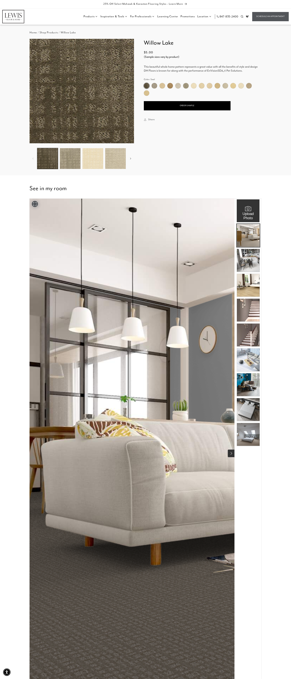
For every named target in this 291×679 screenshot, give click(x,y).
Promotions (188, 16)
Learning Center (167, 16)
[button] (242, 16)
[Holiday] (209, 86)
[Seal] (146, 86)
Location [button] (202, 16)
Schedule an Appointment (270, 16)
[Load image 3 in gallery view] (92, 158)
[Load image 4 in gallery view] (115, 158)
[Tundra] (170, 86)
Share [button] (151, 119)
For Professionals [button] (140, 16)
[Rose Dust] (162, 86)
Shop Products (49, 32)
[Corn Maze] (217, 86)
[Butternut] (233, 86)
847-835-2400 (228, 16)
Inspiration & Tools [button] (112, 16)
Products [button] (89, 16)
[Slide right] (130, 158)
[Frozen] (178, 86)
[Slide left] (33, 158)
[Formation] (225, 86)
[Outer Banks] (154, 86)
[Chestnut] (201, 86)
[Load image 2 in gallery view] (70, 158)
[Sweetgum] (146, 93)
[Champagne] (193, 86)
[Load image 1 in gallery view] (47, 158)
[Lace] (241, 86)
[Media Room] (249, 86)
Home (33, 32)
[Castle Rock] (186, 86)
